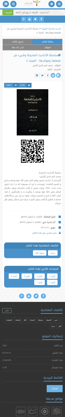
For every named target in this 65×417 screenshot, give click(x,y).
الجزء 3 (27, 276)
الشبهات (9, 320)
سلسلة (40, 320)
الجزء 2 (39, 276)
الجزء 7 (39, 282)
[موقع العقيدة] (44, 411)
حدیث (52, 253)
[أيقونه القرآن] (56, 411)
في (56, 320)
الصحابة (18, 320)
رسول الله (39, 253)
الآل (60, 326)
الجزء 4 (14, 276)
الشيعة (48, 320)
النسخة (32, 320)
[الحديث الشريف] (20, 411)
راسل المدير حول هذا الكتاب (44, 233)
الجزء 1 (52, 276)
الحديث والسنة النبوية (51, 29)
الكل (7, 310)
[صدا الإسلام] (32, 411)
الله (25, 320)
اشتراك (54, 388)
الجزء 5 (52, 282)
